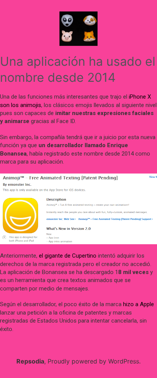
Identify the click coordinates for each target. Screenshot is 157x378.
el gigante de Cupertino (67, 255)
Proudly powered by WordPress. (94, 361)
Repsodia (30, 361)
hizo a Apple (138, 304)
